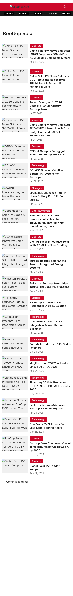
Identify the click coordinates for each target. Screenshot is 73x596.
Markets (9, 13)
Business (24, 13)
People (38, 13)
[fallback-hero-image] (16, 54)
